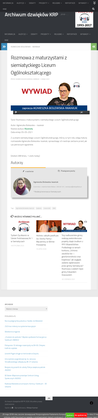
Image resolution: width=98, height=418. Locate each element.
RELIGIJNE (56, 3)
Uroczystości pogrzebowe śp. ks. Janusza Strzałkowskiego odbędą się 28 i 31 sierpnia (21, 360)
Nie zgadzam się (80, 415)
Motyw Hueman (32, 408)
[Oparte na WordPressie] (12, 408)
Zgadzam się (71, 415)
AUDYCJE (20, 3)
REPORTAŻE (70, 3)
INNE (5, 9)
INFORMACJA (8, 3)
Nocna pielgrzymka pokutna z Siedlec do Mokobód (23, 321)
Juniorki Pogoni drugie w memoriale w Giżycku (22, 353)
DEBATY (32, 3)
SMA (54, 208)
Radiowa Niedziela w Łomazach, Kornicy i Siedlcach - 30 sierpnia (26, 385)
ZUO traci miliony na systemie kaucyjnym (20, 326)
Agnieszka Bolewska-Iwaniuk (25, 208)
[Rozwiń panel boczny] (4, 46)
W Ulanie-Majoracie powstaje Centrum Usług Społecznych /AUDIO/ (22, 377)
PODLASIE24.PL (10, 316)
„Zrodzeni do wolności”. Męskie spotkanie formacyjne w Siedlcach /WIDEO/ (25, 338)
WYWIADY (83, 3)
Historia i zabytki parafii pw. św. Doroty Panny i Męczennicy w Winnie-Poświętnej (47, 240)
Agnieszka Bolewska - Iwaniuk (25, 46)
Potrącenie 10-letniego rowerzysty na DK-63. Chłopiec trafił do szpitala (25, 347)
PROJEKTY (43, 3)
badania (38, 208)
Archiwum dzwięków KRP (31, 14)
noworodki (47, 208)
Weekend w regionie (12, 331)
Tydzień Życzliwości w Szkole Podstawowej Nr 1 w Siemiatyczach (22, 238)
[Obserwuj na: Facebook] (91, 403)
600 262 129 (60, 187)
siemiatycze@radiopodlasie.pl (73, 187)
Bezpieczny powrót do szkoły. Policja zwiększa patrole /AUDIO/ (25, 368)
